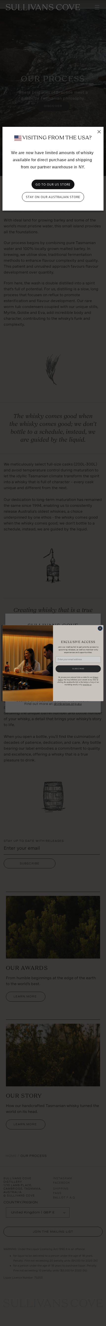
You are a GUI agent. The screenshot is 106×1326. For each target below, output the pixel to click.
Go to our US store (53, 184)
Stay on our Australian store (53, 197)
